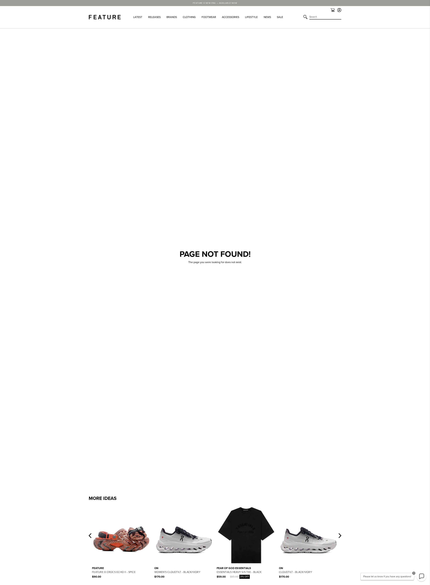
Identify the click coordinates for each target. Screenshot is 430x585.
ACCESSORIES (230, 17)
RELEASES (154, 17)
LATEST (137, 17)
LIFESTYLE (251, 17)
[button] (90, 535)
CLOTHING (189, 17)
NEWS (267, 17)
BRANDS (171, 17)
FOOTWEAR (209, 17)
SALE (280, 17)
